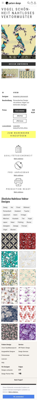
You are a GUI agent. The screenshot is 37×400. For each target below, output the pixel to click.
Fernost (24, 226)
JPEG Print (20, 116)
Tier (23, 218)
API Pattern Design (24, 348)
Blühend (26, 207)
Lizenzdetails (6, 126)
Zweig (5, 207)
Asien (15, 215)
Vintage (23, 215)
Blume (29, 222)
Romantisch (7, 211)
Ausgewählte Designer (8, 351)
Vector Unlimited (19, 111)
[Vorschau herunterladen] (14, 57)
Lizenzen (4, 359)
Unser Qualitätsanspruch (9, 348)
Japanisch (6, 215)
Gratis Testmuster (23, 355)
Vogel (30, 218)
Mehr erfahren (18, 159)
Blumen (13, 229)
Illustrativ (15, 218)
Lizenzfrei (16, 126)
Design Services (23, 351)
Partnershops (6, 355)
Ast (12, 207)
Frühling (20, 222)
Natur (12, 222)
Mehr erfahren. (13, 392)
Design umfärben (18, 64)
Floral (18, 207)
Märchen (6, 218)
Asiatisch (18, 211)
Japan (5, 222)
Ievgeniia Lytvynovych (20, 96)
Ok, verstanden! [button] (18, 396)
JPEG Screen (19, 121)
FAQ (3, 363)
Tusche (26, 211)
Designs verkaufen (7, 370)
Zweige (15, 226)
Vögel (5, 229)
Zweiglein (6, 226)
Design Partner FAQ (8, 374)
